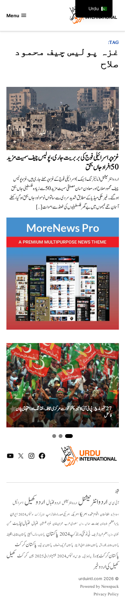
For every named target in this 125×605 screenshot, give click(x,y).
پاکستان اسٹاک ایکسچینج (36, 534)
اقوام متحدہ (93, 514)
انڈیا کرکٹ (40, 514)
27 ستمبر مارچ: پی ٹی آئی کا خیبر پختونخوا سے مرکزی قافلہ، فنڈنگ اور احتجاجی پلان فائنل (64, 412)
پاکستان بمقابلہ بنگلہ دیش (109, 545)
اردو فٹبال (53, 503)
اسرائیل (18, 503)
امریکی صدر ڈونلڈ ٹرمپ (58, 514)
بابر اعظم (114, 523)
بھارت (95, 524)
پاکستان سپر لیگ (45, 545)
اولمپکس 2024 (26, 514)
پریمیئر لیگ (86, 556)
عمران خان (58, 524)
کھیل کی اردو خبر (106, 567)
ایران (13, 514)
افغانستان (104, 514)
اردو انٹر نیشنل (69, 503)
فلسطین (43, 523)
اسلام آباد (115, 514)
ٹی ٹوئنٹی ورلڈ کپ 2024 (75, 534)
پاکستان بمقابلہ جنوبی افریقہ (86, 545)
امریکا (83, 514)
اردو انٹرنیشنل (92, 502)
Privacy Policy (106, 594)
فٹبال (34, 523)
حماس (87, 523)
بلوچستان (103, 524)
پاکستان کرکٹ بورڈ (106, 556)
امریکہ (75, 514)
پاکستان (52, 534)
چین (31, 556)
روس (81, 523)
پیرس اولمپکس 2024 (69, 556)
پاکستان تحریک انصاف (63, 545)
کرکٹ (22, 555)
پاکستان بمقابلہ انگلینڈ (16, 535)
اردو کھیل (34, 502)
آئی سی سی (114, 503)
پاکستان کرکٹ (26, 544)
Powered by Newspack (99, 587)
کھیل (11, 555)
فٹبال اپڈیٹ (21, 523)
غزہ (49, 524)
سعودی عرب (71, 524)
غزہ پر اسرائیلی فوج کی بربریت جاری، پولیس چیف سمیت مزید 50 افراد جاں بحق (63, 162)
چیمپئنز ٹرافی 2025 (45, 556)
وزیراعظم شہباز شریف (102, 534)
